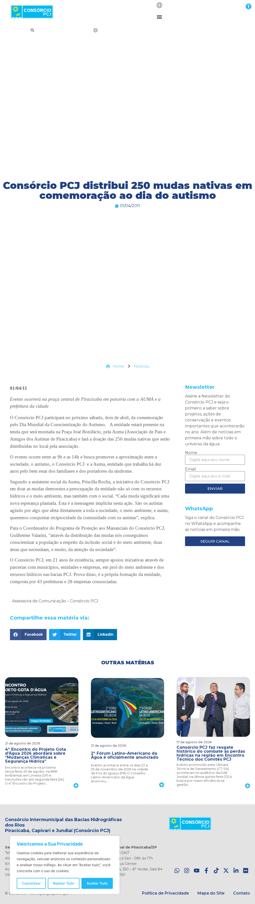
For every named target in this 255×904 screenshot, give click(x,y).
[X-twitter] (226, 870)
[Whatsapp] (177, 870)
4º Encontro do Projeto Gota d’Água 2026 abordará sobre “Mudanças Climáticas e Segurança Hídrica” (35, 755)
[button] (248, 6)
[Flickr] (245, 870)
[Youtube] (196, 870)
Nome (191, 453)
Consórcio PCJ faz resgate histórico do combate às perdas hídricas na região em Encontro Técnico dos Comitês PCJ (211, 753)
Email (190, 469)
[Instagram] (186, 870)
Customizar (31, 883)
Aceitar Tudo (97, 883)
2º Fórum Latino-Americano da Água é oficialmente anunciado (124, 755)
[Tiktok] (216, 870)
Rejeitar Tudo (63, 883)
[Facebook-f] (206, 870)
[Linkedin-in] (236, 870)
